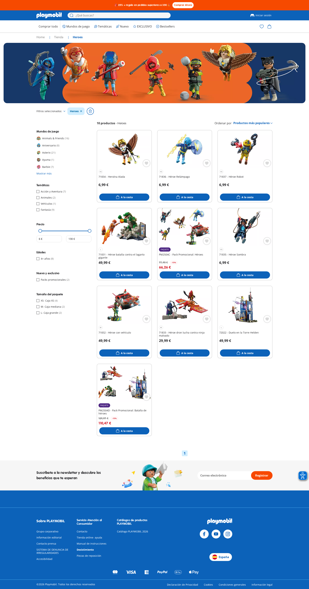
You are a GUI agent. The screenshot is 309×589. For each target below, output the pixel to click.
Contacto (82, 531)
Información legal (262, 584)
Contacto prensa (46, 543)
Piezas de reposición (89, 555)
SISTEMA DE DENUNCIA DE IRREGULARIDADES (52, 551)
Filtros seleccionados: (49, 111)
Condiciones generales (232, 584)
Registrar (261, 475)
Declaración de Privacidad (182, 584)
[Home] (49, 15)
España (224, 557)
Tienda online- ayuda (89, 537)
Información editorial (49, 537)
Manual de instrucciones (91, 543)
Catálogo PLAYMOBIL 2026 (132, 531)
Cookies (208, 584)
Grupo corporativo (47, 531)
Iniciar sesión (263, 15)
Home (40, 37)
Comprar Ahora (183, 5)
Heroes (74, 111)
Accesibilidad (44, 559)
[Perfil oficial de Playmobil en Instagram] (227, 534)
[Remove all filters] (90, 111)
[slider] (40, 231)
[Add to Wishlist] (146, 163)
